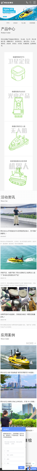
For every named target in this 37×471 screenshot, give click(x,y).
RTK (8, 23)
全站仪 (15, 23)
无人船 (23, 23)
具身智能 (32, 23)
